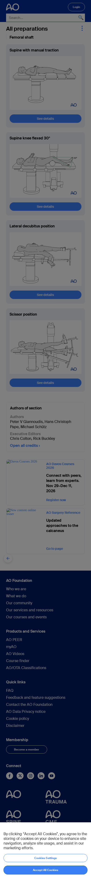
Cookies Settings (45, 858)
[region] (45, 850)
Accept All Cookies (45, 870)
